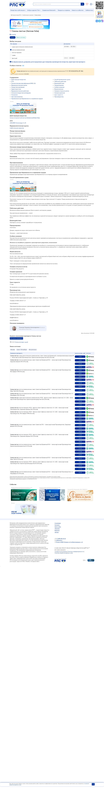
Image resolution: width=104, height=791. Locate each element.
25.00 (80, 360)
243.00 (80, 455)
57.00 (80, 356)
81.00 (80, 398)
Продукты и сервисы (64, 10)
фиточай (14, 58)
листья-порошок (16, 52)
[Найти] (82, 4)
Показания (14, 95)
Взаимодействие (59, 83)
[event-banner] (80, 495)
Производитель (59, 97)
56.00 (80, 412)
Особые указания (59, 87)
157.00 (80, 367)
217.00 (80, 469)
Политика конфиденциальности (76, 551)
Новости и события (77, 10)
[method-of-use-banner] (30, 24)
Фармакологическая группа (19, 85)
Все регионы (32, 349)
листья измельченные (18, 50)
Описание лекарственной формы (21, 93)
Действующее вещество (18, 79)
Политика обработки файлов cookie (64, 553)
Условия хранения (59, 93)
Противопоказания (16, 97)
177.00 (80, 451)
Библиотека (89, 10)
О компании (58, 523)
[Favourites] (87, 4)
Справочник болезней (48, 10)
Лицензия (57, 528)
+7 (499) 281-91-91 (61, 538)
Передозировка (59, 85)
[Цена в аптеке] (90, 357)
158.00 (80, 438)
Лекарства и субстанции (17, 10)
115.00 (80, 435)
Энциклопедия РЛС (16, 15)
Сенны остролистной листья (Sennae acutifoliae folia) (25, 118)
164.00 (80, 401)
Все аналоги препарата (16, 338)
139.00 (80, 386)
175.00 (80, 405)
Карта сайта (58, 527)
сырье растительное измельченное (22, 47)
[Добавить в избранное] (10, 31)
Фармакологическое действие (20, 91)
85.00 (80, 462)
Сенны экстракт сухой (21, 342)
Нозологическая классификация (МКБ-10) (23, 83)
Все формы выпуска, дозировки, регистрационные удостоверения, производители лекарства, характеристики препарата (48, 62)
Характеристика (16, 89)
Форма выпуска (58, 89)
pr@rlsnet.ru (59, 540)
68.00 (80, 373)
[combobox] (57, 4)
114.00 (80, 448)
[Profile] (91, 4)
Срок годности (58, 95)
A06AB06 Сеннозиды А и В (18, 123)
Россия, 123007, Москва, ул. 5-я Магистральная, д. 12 (69, 542)
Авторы (57, 532)
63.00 (80, 415)
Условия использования (61, 551)
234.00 (80, 431)
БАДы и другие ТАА (33, 10)
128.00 (80, 428)
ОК (93, 784)
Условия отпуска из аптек (61, 91)
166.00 (80, 441)
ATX (12, 81)
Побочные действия (60, 81)
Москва (12, 349)
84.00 (80, 379)
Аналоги (12, 37)
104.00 (80, 363)
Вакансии (57, 530)
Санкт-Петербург (22, 349)
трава (13, 55)
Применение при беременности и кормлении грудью (27, 99)
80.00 (80, 376)
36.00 (80, 370)
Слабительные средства (27, 15)
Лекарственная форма (17, 87)
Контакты (57, 525)
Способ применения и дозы (62, 79)
